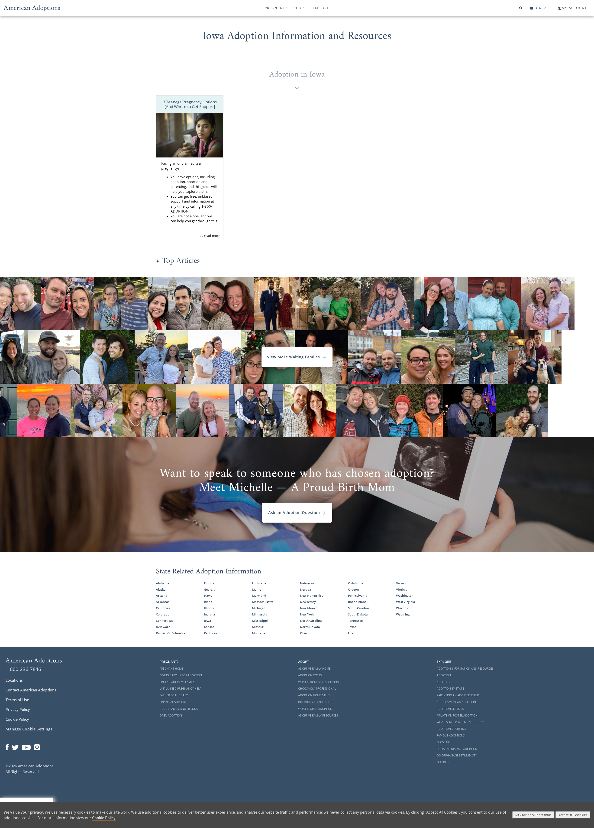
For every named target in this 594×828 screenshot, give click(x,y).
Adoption (444, 675)
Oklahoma (355, 583)
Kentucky (210, 633)
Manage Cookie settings (533, 815)
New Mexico (308, 608)
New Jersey (308, 602)
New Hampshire (311, 596)
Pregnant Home (171, 669)
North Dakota (310, 627)
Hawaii (209, 596)
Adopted (443, 682)
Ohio (303, 633)
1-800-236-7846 (23, 669)
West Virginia (405, 602)
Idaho (208, 602)
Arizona (161, 596)
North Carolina (311, 621)
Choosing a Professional (317, 689)
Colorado (162, 614)
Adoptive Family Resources (318, 715)
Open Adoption (171, 715)
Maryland (259, 596)
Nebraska (307, 583)
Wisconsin (403, 608)
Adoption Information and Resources (465, 669)
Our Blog (444, 762)
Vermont (402, 583)
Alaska (161, 590)
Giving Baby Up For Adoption (181, 675)
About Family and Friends (179, 709)
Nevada (305, 590)
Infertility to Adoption (315, 702)
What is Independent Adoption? (460, 722)
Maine (256, 590)
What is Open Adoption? (315, 709)
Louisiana (259, 583)
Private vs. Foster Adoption (457, 715)
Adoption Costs (310, 675)
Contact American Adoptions (31, 690)
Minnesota (259, 614)
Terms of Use (17, 699)
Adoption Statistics (451, 729)
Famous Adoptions (451, 735)
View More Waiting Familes (294, 357)
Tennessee (355, 621)
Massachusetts (262, 602)
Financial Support (173, 702)
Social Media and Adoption (457, 749)
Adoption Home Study (314, 695)
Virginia (401, 590)
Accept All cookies (572, 815)
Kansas (209, 627)
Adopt (300, 8)
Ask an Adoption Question (294, 512)
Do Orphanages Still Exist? (457, 755)
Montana (258, 633)
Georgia (209, 590)
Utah (351, 633)
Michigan (258, 608)
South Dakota (358, 614)
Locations (14, 680)
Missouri (258, 627)
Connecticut (164, 621)
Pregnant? (276, 8)
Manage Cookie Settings (29, 729)
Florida (209, 583)
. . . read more (209, 235)
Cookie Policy (17, 719)
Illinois (209, 608)
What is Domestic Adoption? (319, 682)
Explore (321, 8)
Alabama (162, 583)
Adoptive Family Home (314, 669)
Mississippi (260, 621)
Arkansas (162, 602)
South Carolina (359, 608)
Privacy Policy (18, 709)
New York (307, 614)
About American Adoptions (457, 702)
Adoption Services (450, 709)
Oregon (353, 590)
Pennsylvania (357, 596)
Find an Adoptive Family (177, 682)
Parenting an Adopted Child (458, 695)
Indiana (209, 614)
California (163, 608)
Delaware (163, 627)
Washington (404, 596)
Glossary (444, 742)
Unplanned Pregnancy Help (180, 689)
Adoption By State (450, 689)
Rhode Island (357, 602)
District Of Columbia (170, 633)
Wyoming (403, 614)
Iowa (207, 621)
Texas (352, 627)
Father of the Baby (174, 695)
